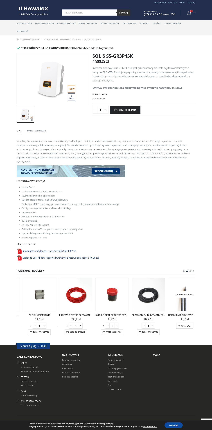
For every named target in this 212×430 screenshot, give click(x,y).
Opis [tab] (19, 130)
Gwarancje (113, 381)
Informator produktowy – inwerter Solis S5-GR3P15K (49, 250)
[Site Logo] (32, 10)
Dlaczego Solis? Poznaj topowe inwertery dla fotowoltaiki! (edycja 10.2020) (61, 257)
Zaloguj (191, 2)
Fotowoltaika (24, 23)
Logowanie (67, 364)
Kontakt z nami (114, 389)
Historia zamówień (71, 372)
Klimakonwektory (66, 23)
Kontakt (172, 2)
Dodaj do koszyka (127, 109)
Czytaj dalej (179, 325)
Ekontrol (145, 23)
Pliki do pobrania (70, 376)
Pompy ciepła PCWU (88, 23)
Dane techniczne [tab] (36, 130)
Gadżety (157, 23)
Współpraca (160, 2)
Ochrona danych (115, 372)
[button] (184, 271)
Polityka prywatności (117, 368)
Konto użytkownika (71, 360)
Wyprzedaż (22, 31)
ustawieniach (150, 426)
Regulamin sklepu (116, 376)
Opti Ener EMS (129, 23)
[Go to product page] (33, 294)
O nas (182, 2)
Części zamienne (173, 23)
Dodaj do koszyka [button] (35, 332)
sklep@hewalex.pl (29, 395)
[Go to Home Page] (18, 39)
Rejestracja (67, 368)
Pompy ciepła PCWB (110, 23)
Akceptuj (173, 425)
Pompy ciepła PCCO (44, 23)
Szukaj (123, 12)
